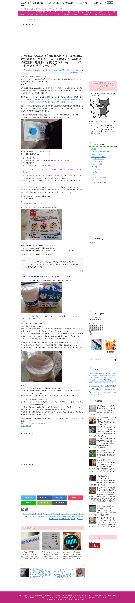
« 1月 (91, 334)
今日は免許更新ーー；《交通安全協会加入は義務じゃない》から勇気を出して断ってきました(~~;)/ (30, 556)
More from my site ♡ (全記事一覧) (35, 12)
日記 (104, 382)
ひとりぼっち (102, 377)
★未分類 (47, 70)
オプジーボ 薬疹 (54, 514)
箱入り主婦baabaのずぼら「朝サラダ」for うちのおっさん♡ (75, 14)
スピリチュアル (106, 379)
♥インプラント (40, 14)
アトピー (46, 514)
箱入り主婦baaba (64, 519)
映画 (107, 382)
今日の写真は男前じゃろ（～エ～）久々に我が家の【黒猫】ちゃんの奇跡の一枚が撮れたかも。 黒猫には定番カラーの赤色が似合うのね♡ (102, 480)
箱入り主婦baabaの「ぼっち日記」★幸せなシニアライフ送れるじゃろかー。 (67, 4)
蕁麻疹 (73, 519)
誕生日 (111, 392)
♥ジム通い (107, 12)
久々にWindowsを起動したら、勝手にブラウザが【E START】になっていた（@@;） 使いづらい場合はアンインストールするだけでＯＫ (102, 510)
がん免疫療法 (113, 375)
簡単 (114, 389)
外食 (97, 382)
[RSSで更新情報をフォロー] (111, 2)
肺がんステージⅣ (98, 392)
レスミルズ (110, 381)
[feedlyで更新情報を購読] (108, 2)
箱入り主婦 (105, 385)
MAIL (96, 14)
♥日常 (73, 12)
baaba (80, 519)
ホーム (21, 12)
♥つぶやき (67, 12)
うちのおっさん (103, 375)
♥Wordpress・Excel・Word (100, 151)
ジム (101, 379)
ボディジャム (98, 381)
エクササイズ (92, 379)
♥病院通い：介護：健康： (26, 14)
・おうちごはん (98, 159)
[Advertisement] (52, 39)
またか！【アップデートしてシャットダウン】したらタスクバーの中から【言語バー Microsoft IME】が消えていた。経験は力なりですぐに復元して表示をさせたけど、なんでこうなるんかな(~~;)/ (102, 466)
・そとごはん (97, 161)
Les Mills (98, 373)
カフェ (98, 379)
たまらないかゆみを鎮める (33, 514)
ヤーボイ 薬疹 (39, 516)
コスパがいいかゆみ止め (69, 514)
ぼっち (107, 377)
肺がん (91, 392)
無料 (92, 386)
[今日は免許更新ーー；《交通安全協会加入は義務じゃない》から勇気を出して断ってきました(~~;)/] (30, 541)
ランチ (104, 381)
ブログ (93, 381)
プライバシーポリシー (106, 14)
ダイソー (113, 379)
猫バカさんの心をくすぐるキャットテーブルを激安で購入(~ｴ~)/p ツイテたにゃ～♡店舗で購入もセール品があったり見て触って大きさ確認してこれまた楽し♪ (102, 522)
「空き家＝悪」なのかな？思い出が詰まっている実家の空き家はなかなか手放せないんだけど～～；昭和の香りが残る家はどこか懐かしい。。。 (102, 431)
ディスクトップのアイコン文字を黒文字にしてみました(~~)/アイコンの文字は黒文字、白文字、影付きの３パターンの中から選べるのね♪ (102, 443)
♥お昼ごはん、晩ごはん (84, 12)
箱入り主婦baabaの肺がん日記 (101, 182)
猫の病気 (97, 386)
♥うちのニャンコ (51, 14)
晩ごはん (111, 382)
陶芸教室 (91, 394)
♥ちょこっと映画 (97, 12)
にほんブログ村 (26, 426)
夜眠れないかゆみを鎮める (62, 516)
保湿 (51, 516)
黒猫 (98, 394)
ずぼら (90, 377)
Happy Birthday (92, 373)
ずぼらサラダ (96, 377)
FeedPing (92, 542)
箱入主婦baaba (108, 389)
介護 (95, 382)
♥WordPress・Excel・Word (55, 12)
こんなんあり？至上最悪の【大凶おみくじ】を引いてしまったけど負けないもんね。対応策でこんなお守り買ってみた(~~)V (102, 410)
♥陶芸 (113, 12)
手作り (101, 382)
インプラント (113, 377)
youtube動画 (94, 375)
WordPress (105, 373)
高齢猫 (95, 394)
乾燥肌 (47, 516)
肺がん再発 (106, 392)
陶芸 (115, 392)
